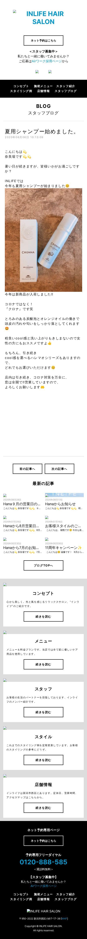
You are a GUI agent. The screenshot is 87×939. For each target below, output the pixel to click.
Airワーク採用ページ (47, 61)
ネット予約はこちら (43, 40)
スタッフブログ (66, 91)
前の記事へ (27, 468)
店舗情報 (43, 91)
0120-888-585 (43, 862)
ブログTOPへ (43, 565)
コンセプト (21, 86)
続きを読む (43, 616)
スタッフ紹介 (65, 86)
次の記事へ (59, 468)
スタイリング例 (21, 91)
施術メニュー (43, 86)
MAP (64, 918)
